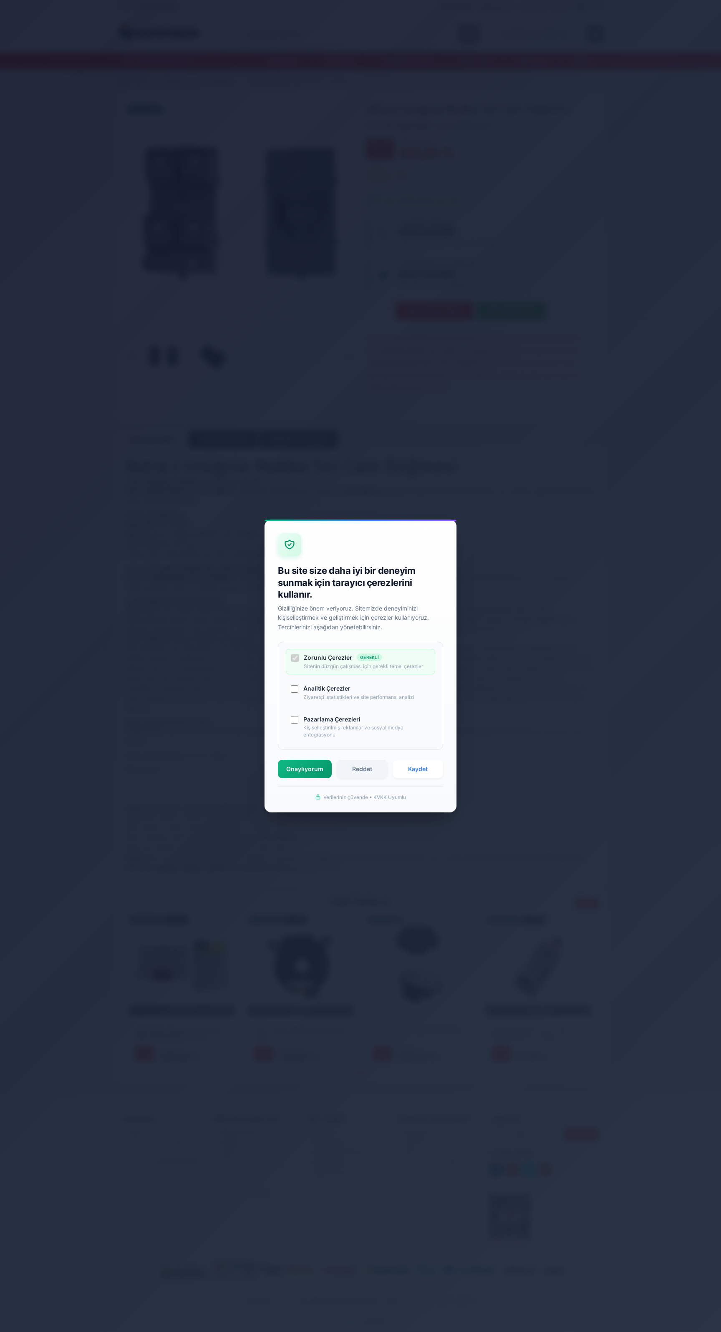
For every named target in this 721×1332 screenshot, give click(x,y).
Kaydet (418, 768)
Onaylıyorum (304, 768)
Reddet (362, 768)
